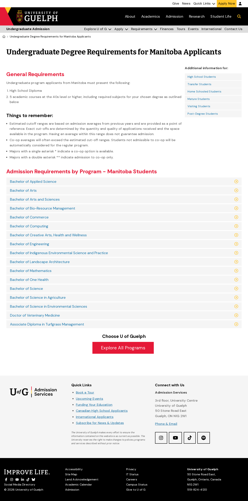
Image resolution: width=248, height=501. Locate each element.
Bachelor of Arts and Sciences (35, 199)
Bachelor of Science (26, 288)
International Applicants (94, 417)
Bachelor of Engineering (29, 244)
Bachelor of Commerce (29, 217)
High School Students (202, 77)
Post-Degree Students (203, 114)
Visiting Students (199, 106)
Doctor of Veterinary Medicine (35, 315)
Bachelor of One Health (29, 279)
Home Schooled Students (204, 91)
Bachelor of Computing (29, 226)
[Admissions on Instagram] (161, 438)
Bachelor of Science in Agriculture (38, 297)
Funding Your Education (94, 405)
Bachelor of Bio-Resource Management (42, 208)
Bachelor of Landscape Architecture (40, 261)
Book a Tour (85, 392)
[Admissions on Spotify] (203, 438)
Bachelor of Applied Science (33, 181)
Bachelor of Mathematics (31, 270)
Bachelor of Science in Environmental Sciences (48, 306)
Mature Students (199, 99)
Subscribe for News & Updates (100, 423)
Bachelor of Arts (23, 190)
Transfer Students (199, 84)
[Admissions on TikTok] (190, 438)
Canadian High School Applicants (102, 411)
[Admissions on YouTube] (175, 438)
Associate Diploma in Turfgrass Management (47, 324)
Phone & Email (166, 424)
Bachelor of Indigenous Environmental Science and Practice (59, 252)
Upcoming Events (89, 399)
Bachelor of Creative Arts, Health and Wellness (48, 235)
